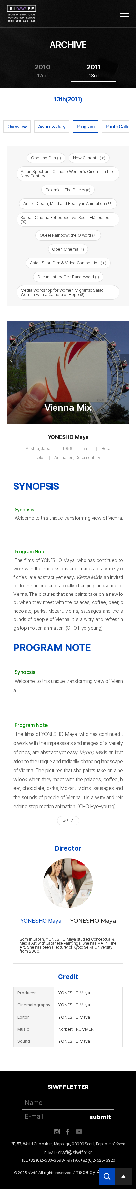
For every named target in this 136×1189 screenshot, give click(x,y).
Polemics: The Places (68, 189)
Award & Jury (51, 127)
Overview (17, 127)
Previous (11, 359)
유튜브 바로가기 (79, 1131)
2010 (42, 71)
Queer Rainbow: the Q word (68, 235)
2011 (94, 71)
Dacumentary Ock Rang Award (68, 276)
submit (100, 1117)
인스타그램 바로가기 (57, 1131)
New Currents (89, 158)
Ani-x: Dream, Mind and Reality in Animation (68, 203)
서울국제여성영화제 (21, 13)
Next (124, 359)
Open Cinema (68, 249)
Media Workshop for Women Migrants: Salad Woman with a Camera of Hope (62, 292)
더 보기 (68, 820)
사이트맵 (124, 14)
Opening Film (46, 158)
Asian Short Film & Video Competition (68, 262)
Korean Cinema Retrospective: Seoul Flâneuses (65, 219)
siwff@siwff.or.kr (75, 1152)
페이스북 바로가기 (68, 1131)
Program (85, 127)
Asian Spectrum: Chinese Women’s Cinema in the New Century (67, 173)
